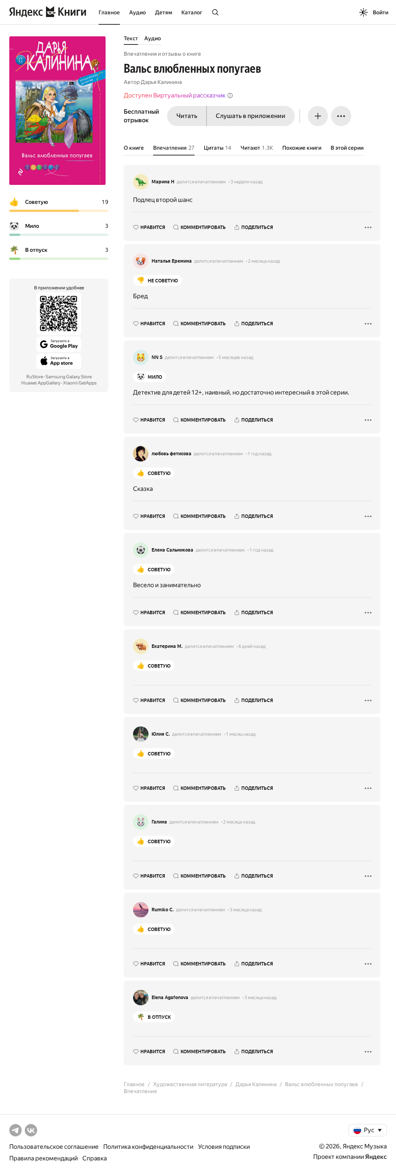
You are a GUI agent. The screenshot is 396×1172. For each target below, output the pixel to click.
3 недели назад (246, 182)
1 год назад (259, 453)
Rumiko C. (163, 909)
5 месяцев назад (235, 357)
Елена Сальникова (172, 550)
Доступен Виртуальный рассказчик (174, 95)
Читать (186, 116)
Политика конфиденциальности (148, 1146)
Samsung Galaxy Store (69, 376)
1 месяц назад (241, 734)
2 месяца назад (264, 261)
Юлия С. (161, 734)
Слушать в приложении (250, 116)
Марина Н (163, 182)
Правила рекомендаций (43, 1158)
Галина (159, 822)
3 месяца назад (246, 909)
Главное (109, 12)
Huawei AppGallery (40, 383)
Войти (380, 12)
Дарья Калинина (161, 82)
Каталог (191, 12)
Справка (94, 1158)
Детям (163, 12)
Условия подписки (224, 1146)
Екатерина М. (167, 646)
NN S (157, 357)
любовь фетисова (171, 453)
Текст (131, 38)
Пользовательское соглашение (54, 1146)
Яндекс (376, 1156)
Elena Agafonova (170, 997)
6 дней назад (252, 646)
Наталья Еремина (172, 261)
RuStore (34, 376)
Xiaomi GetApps (80, 383)
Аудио (137, 12)
